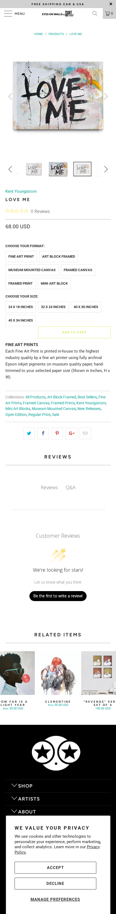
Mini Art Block (54, 283)
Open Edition (16, 414)
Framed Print (20, 283)
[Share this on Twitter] (29, 433)
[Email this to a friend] (85, 433)
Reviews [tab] (49, 487)
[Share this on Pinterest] (57, 433)
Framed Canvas (78, 270)
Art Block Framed (58, 256)
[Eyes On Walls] (58, 13)
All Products (35, 397)
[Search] (97, 13)
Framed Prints (63, 403)
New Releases (89, 408)
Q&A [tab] (71, 487)
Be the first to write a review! (58, 595)
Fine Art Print (21, 256)
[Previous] (11, 96)
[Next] (105, 96)
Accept (55, 867)
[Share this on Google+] (71, 433)
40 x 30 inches (86, 307)
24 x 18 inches (20, 307)
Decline (55, 883)
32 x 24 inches (53, 307)
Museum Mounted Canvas (32, 270)
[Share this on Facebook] (43, 433)
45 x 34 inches (20, 320)
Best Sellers (87, 397)
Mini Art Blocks (17, 408)
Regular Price (39, 414)
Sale (55, 414)
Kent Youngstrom (21, 191)
